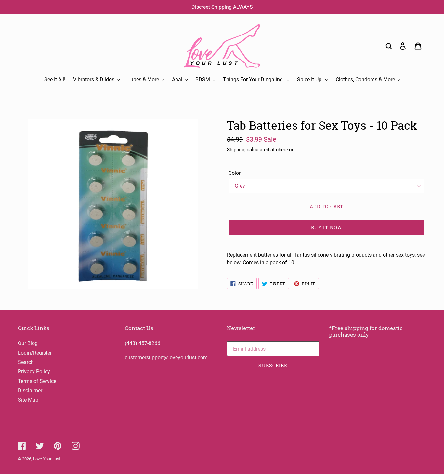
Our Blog (28, 343)
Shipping (236, 150)
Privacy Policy (34, 372)
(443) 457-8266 (142, 343)
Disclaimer (30, 390)
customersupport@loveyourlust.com (166, 358)
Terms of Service (37, 381)
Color (235, 173)
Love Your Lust (46, 458)
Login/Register (35, 353)
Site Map (28, 400)
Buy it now (326, 227)
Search (26, 362)
